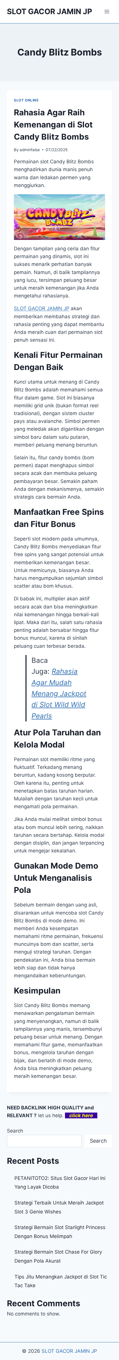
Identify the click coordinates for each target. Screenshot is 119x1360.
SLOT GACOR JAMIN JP (69, 1351)
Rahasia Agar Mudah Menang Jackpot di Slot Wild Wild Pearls (58, 693)
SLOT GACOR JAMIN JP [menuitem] (41, 308)
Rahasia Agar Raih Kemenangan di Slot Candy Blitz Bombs (53, 125)
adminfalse (30, 149)
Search (15, 1131)
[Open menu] (106, 11)
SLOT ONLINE (26, 100)
